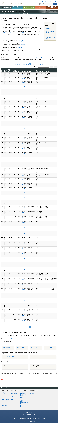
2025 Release (6, 347)
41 (36, 64)
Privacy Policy (24, 418)
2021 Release (48, 347)
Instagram (27, 414)
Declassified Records (24, 398)
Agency (19, 71)
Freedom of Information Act (32, 418)
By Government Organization (4, 395)
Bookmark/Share (48, 1)
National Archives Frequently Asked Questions (23, 394)
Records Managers (14, 398)
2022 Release (34, 347)
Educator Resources (29, 7)
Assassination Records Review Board (50, 38)
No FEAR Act (39, 418)
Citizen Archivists (41, 1)
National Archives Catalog (5, 398)
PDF (23, 74)
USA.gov (43, 418)
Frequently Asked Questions (11, 357)
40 (34, 64)
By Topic (3, 392)
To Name (41, 71)
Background (48, 30)
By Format (3, 393)
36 (28, 64)
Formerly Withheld (15, 71)
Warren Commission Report (50, 32)
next (40, 64)
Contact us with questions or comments (7, 385)
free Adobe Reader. (13, 379)
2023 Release (20, 347)
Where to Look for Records (23, 401)
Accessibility (19, 418)
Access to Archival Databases (5, 401)
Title (52, 71)
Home (3, 13)
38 (31, 64)
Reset (55, 66)
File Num (37, 71)
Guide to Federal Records (23, 397)
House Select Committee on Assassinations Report (50, 35)
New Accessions (32, 393)
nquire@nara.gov (8, 367)
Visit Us (40, 7)
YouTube (30, 414)
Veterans (12, 399)
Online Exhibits (4, 405)
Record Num (5, 71)
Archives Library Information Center (5, 403)
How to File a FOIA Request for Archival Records (23, 405)
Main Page (48, 28)
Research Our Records (6, 7)
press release (19, 38)
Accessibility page (28, 379)
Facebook (23, 414)
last (42, 64)
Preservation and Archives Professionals (14, 395)
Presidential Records (5, 399)
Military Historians (14, 393)
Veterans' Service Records (17, 7)
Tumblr (29, 414)
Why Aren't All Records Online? (24, 403)
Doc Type (29, 71)
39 (33, 64)
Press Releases (35, 357)
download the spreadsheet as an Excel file (41, 57)
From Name (46, 71)
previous (18, 64)
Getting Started (23, 392)
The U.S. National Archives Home (12, 2)
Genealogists (13, 392)
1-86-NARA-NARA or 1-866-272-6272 (29, 421)
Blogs (32, 414)
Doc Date (24, 71)
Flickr (34, 414)
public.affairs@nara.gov (37, 367)
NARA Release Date (9, 70)
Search (55, 3)
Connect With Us (29, 412)
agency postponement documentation (25, 344)
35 (26, 64)
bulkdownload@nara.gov (10, 338)
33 (23, 64)
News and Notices (33, 392)
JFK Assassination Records (17, 13)
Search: (35, 66)
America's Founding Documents (52, 7)
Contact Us (55, 1)
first (15, 64)
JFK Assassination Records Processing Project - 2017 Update (15, 32)
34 (24, 64)
